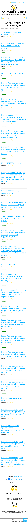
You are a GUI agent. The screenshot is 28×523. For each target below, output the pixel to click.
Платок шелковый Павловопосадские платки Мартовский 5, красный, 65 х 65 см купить (13, 277)
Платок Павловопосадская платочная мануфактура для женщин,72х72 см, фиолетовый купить (13, 134)
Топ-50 (25, 519)
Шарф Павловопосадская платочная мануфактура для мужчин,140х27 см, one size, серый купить (13, 323)
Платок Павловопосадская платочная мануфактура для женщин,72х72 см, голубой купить (13, 385)
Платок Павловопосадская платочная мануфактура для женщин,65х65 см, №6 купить (13, 354)
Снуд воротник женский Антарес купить (11, 33)
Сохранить (4, 38)
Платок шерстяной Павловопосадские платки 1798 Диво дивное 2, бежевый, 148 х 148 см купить (13, 118)
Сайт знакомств (22, 521)
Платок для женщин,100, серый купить (11, 192)
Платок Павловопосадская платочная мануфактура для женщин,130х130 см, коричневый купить (13, 60)
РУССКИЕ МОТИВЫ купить (12, 163)
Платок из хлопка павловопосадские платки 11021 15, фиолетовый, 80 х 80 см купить (13, 102)
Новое (25, 521)
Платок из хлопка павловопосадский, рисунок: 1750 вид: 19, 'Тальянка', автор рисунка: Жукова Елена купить (13, 250)
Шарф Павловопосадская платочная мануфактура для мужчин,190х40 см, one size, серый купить (13, 339)
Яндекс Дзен (14, 521)
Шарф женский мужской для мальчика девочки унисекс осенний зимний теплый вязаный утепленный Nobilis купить (13, 176)
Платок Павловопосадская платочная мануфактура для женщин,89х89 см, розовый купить (13, 369)
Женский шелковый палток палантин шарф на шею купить (12, 218)
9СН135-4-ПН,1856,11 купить (13, 73)
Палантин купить (8, 264)
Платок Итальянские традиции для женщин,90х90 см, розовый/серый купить (13, 308)
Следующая (18, 476)
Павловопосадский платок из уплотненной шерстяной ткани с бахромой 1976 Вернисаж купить (13, 293)
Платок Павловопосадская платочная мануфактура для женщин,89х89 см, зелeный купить (13, 150)
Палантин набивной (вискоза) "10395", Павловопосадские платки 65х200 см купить (13, 204)
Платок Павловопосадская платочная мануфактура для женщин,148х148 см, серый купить (13, 86)
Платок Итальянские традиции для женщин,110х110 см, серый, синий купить (12, 428)
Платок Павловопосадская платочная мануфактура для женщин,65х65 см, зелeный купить (13, 444)
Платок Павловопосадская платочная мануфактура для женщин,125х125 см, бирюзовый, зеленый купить (13, 461)
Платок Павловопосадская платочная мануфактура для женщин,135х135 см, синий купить (13, 412)
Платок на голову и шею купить (11, 399)
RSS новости (14, 519)
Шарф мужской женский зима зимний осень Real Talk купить (13, 45)
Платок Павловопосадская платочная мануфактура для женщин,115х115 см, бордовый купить (13, 233)
